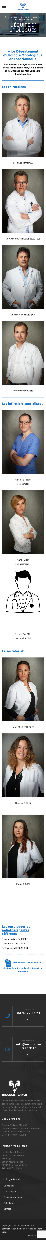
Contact (7, 1209)
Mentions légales (35, 1235)
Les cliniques (10, 1191)
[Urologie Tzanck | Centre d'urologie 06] (23, 6)
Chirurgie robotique (13, 1197)
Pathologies (9, 1203)
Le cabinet (9, 1186)
